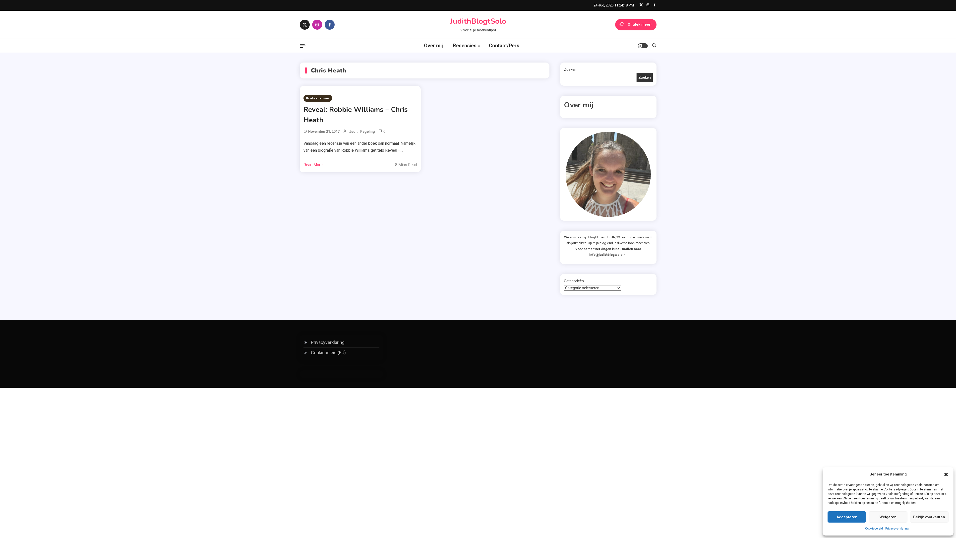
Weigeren (888, 517)
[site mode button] (643, 45)
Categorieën (574, 281)
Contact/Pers (504, 46)
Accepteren (846, 517)
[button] (946, 474)
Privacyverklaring (897, 528)
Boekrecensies (318, 98)
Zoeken (570, 69)
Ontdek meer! (640, 24)
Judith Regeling (362, 132)
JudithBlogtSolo (478, 21)
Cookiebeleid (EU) (328, 352)
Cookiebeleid (874, 528)
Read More (313, 164)
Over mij (433, 46)
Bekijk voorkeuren (929, 517)
